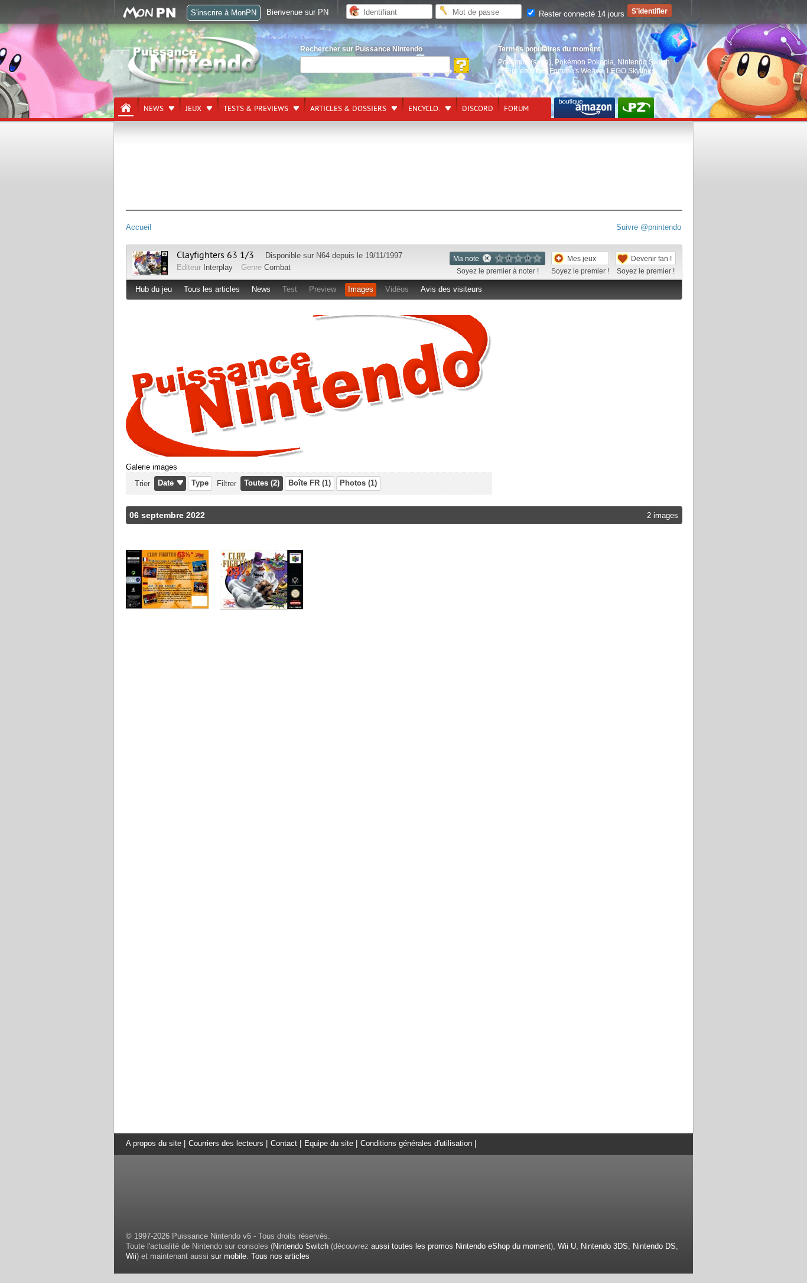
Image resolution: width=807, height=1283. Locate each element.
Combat (277, 267)
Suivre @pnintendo (648, 227)
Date (166, 482)
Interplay (218, 267)
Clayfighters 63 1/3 (215, 255)
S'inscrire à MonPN (223, 12)
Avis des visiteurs (451, 289)
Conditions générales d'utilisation (416, 1143)
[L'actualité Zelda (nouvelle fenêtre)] (636, 107)
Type (200, 482)
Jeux (193, 109)
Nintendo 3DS (604, 1246)
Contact (284, 1143)
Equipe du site (328, 1143)
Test (289, 289)
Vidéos (397, 289)
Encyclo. (424, 109)
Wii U (567, 1246)
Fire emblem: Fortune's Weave (554, 70)
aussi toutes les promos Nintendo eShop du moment (461, 1246)
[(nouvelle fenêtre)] (584, 107)
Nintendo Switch (300, 1246)
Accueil (138, 227)
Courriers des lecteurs (225, 1143)
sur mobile (228, 1256)
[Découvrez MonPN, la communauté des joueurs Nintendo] (155, 16)
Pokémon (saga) (524, 62)
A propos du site (153, 1143)
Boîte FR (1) (309, 482)
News (154, 109)
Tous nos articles (280, 1256)
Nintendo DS (654, 1246)
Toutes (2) (261, 482)
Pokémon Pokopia (584, 62)
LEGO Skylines (631, 70)
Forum (516, 109)
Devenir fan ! (651, 258)
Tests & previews (255, 109)
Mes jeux (581, 258)
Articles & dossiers (348, 109)
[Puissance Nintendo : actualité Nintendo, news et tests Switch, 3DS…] (195, 83)
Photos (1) (358, 482)
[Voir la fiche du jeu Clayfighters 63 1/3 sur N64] (150, 272)
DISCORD (477, 109)
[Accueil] (126, 108)
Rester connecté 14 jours (580, 13)
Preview (322, 289)
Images (360, 289)
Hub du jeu (153, 289)
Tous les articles (212, 289)
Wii (131, 1256)
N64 (323, 255)
